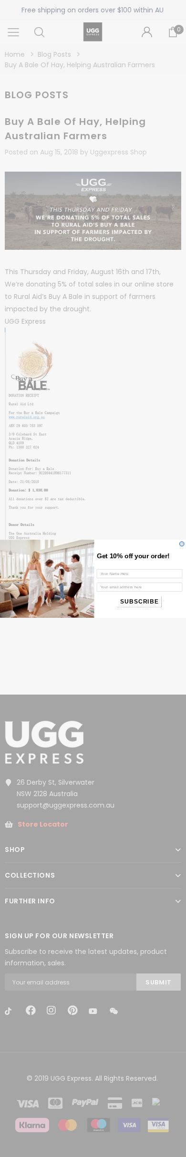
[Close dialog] (181, 544)
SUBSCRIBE (139, 601)
